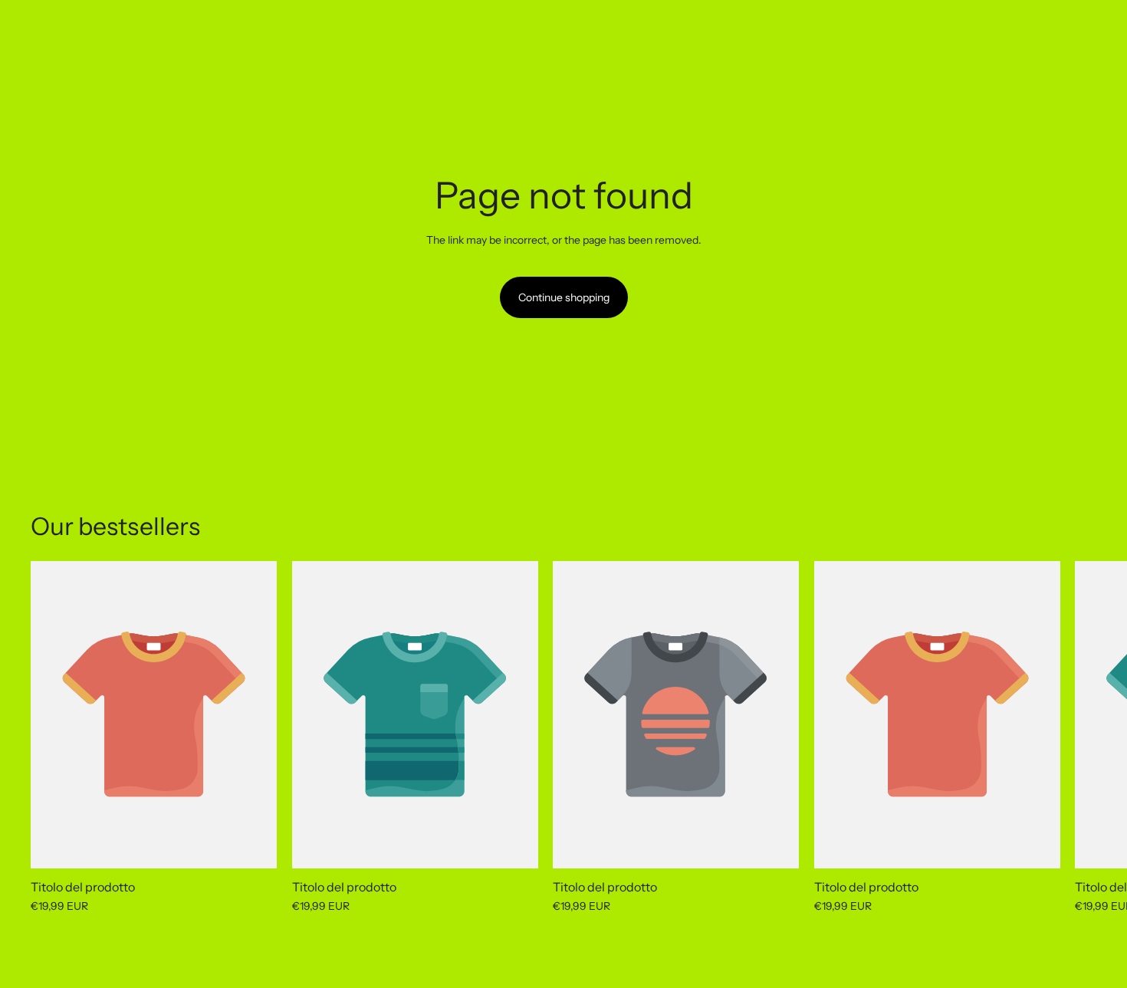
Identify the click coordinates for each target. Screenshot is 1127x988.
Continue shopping (564, 297)
